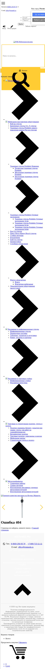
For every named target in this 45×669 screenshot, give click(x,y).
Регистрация (12, 28)
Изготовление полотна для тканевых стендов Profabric (22, 564)
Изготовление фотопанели (22, 559)
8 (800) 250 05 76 (18, 544)
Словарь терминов (22, 568)
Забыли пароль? (30, 26)
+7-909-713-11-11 (35, 544)
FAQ (22, 556)
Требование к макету (23, 575)
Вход (4, 28)
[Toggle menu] (3, 3)
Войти (21, 24)
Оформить (23, 642)
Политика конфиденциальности (22, 610)
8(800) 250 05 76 (12, 7)
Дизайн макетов (22, 572)
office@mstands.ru (11, 10)
